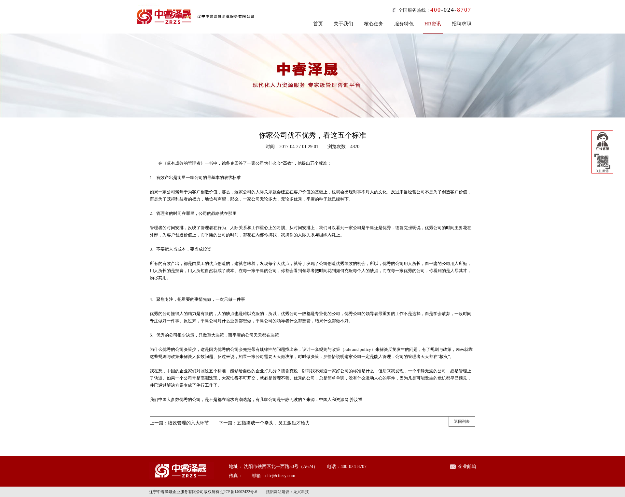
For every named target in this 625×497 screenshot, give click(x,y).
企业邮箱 (467, 466)
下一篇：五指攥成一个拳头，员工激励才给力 (264, 423)
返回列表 (462, 421)
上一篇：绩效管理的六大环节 (179, 423)
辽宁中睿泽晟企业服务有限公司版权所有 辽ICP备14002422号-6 (203, 492)
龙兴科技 (301, 492)
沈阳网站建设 (277, 492)
